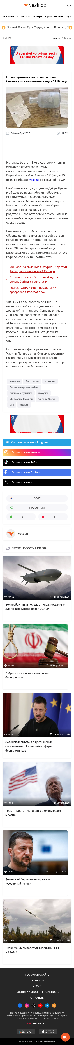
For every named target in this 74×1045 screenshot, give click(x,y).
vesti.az (24, 405)
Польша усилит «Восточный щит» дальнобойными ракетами (34, 279)
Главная (56, 38)
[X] (33, 1005)
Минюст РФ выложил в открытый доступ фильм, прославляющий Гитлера (38, 269)
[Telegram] (47, 1005)
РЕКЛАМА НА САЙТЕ (37, 974)
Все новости (10, 16)
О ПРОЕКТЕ (37, 997)
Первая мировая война (24, 387)
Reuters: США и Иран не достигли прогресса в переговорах (33, 290)
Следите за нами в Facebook (26, 472)
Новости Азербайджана (20, 27)
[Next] (70, 28)
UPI (12, 405)
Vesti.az (34, 179)
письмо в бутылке (21, 393)
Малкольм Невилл (21, 399)
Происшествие (54, 16)
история (50, 381)
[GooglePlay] (26, 1031)
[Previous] (3, 28)
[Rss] (54, 1005)
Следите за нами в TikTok (24, 462)
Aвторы (25, 16)
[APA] (37, 1023)
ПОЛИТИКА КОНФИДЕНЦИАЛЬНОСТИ (37, 991)
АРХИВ (37, 986)
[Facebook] (20, 1005)
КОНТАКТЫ (37, 980)
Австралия (32, 381)
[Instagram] (27, 1005)
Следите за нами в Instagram (26, 452)
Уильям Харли (47, 399)
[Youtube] (40, 1005)
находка (43, 393)
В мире (37, 16)
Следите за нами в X (22, 482)
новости (15, 381)
